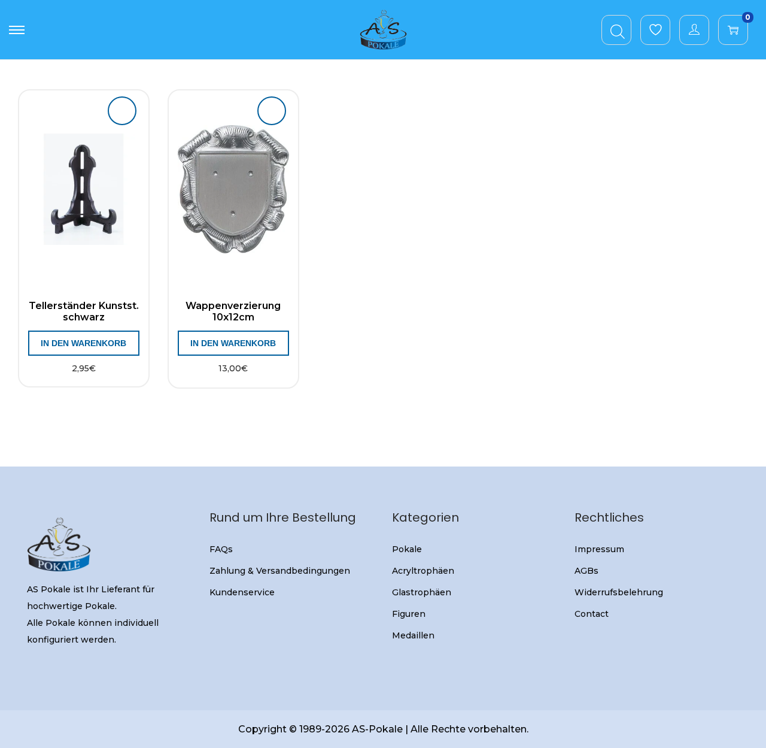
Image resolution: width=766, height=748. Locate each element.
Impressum (599, 549)
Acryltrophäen (423, 570)
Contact (591, 613)
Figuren (408, 613)
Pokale (407, 549)
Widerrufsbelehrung (618, 592)
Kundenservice (242, 592)
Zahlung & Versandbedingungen (279, 570)
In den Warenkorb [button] (83, 343)
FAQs (221, 549)
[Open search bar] (617, 29)
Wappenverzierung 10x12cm (233, 311)
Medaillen (413, 635)
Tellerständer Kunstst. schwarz (84, 311)
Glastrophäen (421, 592)
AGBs (586, 570)
